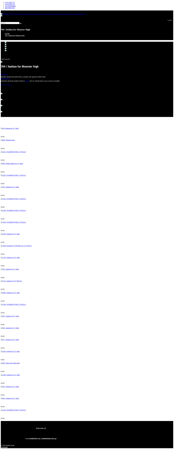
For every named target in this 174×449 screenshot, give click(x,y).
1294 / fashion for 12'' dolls (10, 238)
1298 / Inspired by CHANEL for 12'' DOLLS (16, 250)
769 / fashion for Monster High (15, 35)
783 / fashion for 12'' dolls (9, 273)
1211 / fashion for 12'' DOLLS (11, 285)
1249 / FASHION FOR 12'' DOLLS (13, 215)
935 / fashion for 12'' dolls (9, 332)
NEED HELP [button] (5, 78)
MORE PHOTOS (5, 59)
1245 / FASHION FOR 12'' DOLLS (13, 156)
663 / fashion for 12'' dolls (9, 403)
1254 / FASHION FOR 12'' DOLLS (13, 226)
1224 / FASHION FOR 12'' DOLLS (13, 414)
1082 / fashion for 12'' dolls (10, 297)
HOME (7, 34)
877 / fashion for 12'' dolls (9, 344)
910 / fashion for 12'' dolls (9, 191)
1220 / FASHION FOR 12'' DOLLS (13, 180)
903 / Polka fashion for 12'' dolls (11, 168)
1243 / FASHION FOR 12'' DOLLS (13, 203)
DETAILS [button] (4, 74)
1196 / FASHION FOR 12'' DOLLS (13, 309)
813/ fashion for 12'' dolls (9, 133)
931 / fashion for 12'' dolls (9, 320)
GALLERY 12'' (10, 2)
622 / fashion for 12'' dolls (9, 391)
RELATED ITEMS (7, 85)
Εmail (27, 81)
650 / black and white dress (10, 367)
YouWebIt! (4, 447)
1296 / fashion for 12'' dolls (10, 379)
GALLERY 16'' (10, 4)
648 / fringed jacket (7, 144)
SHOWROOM (10, 8)
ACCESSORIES (10, 6)
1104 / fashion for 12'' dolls (10, 356)
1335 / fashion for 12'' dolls (10, 262)
